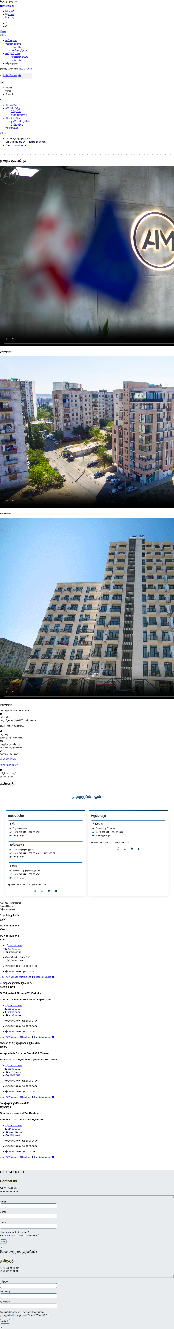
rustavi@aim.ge (103, 836)
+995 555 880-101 (9, 759)
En (2, 82)
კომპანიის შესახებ (20, 57)
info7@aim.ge (19, 878)
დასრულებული (19, 50)
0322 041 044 (25, 69)
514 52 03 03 (117, 832)
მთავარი (11, 40)
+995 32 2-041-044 (9, 765)
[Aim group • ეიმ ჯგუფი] (3, 32)
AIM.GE (87, 1166)
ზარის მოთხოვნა (12, 75)
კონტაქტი (11, 63)
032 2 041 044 (19, 832)
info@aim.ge (8, 6)
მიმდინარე (16, 47)
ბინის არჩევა (13, 44)
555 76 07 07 (35, 874)
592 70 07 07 (35, 832)
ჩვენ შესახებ (12, 53)
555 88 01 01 (35, 853)
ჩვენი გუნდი (17, 60)
